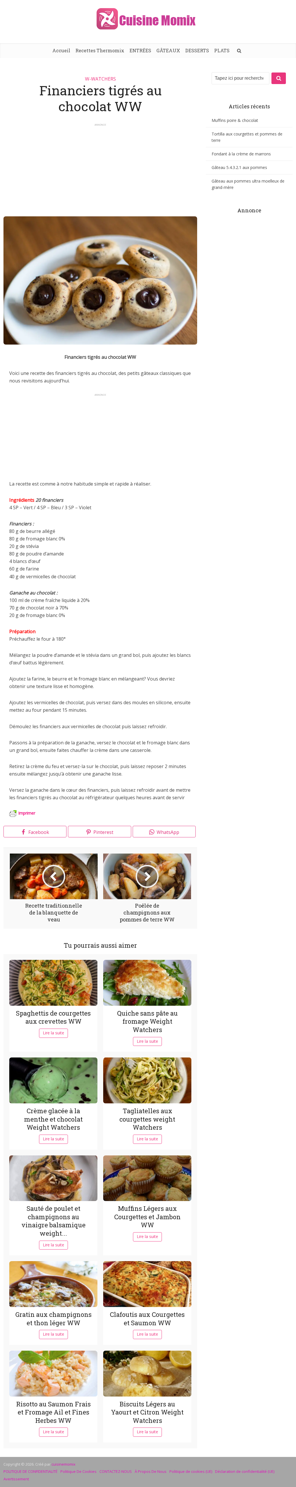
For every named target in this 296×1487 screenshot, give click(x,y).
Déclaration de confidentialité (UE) (244, 1471)
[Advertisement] (100, 167)
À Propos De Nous (150, 1471)
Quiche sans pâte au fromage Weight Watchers (147, 1021)
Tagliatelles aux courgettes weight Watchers (147, 1119)
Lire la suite (53, 1033)
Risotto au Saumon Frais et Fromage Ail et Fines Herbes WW (53, 1412)
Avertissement (16, 1479)
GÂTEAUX (168, 50)
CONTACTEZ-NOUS (115, 1471)
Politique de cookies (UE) (190, 1471)
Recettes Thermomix (99, 50)
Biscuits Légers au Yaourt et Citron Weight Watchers (147, 1412)
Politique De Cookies (78, 1471)
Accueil (61, 50)
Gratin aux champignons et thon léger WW (53, 1318)
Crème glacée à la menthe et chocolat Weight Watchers (53, 1119)
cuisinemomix (63, 1464)
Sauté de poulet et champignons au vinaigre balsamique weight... (53, 1220)
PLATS (222, 50)
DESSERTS (197, 50)
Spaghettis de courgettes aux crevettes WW (53, 1017)
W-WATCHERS (100, 79)
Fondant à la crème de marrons (241, 154)
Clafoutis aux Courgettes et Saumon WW (147, 1318)
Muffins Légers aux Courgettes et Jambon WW (147, 1216)
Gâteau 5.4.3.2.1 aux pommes (239, 167)
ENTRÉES (140, 50)
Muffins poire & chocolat (235, 120)
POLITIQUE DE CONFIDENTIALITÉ (30, 1471)
